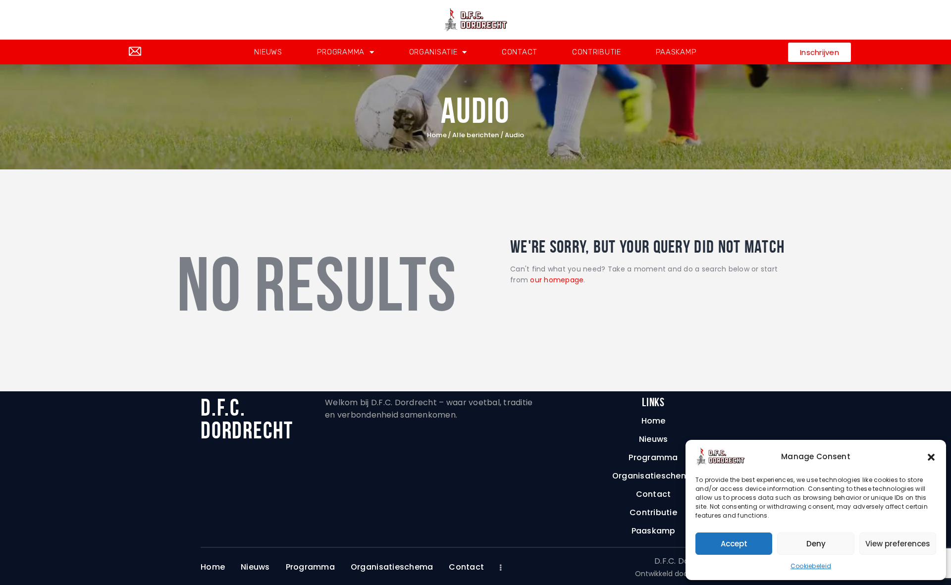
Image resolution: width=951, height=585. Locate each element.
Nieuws (268, 52)
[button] (931, 457)
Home (437, 135)
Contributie (596, 52)
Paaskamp (676, 52)
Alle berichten (475, 135)
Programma (341, 52)
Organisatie (433, 52)
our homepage (556, 280)
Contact (519, 52)
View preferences (897, 543)
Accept (734, 543)
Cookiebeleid (811, 566)
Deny (816, 543)
